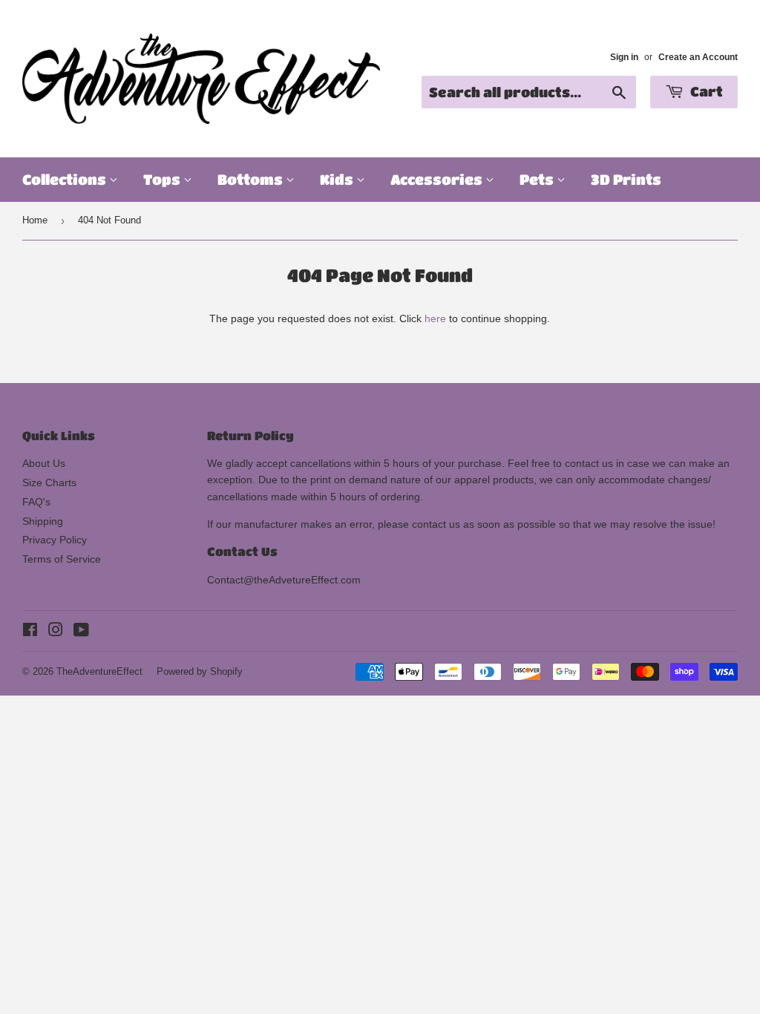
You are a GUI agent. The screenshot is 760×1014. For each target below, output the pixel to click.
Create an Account (698, 57)
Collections (65, 179)
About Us (43, 463)
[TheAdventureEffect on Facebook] (30, 632)
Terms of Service (61, 559)
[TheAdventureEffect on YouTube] (81, 632)
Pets (538, 179)
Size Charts (49, 482)
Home (35, 220)
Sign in (624, 57)
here (435, 318)
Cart (705, 91)
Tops (163, 179)
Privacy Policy (54, 540)
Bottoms (251, 179)
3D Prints (626, 179)
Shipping (42, 521)
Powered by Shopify (200, 671)
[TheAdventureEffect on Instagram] (55, 632)
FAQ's (36, 502)
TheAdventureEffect (99, 671)
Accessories (437, 179)
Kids (338, 179)
